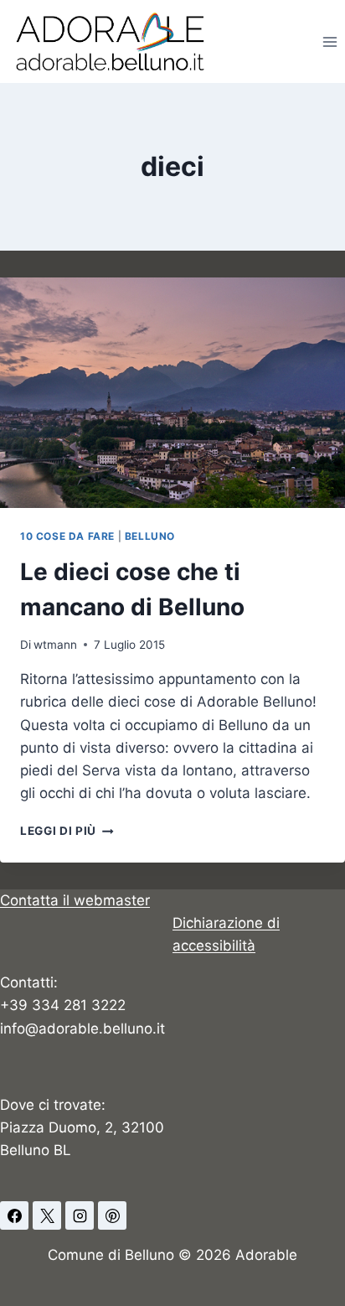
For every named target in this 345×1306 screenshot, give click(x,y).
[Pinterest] (112, 1215)
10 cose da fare (67, 536)
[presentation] (172, 392)
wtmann (55, 644)
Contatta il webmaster (75, 900)
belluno (150, 536)
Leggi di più (67, 830)
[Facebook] (14, 1215)
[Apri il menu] (329, 41)
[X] (47, 1215)
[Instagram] (79, 1215)
